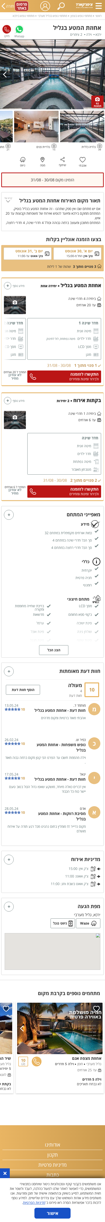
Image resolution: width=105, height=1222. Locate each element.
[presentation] (6, 74)
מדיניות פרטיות (52, 1164)
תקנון (52, 1154)
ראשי (98, 16)
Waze (84, 923)
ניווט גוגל (60, 923)
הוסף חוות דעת (23, 689)
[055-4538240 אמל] (6, 29)
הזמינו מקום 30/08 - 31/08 (52, 180)
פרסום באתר (21, 6)
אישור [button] (52, 1213)
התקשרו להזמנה (84, 374)
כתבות (52, 1175)
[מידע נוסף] (7, 285)
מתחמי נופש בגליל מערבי (52, 16)
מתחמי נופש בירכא (23, 16)
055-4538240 (6, 29)
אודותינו (52, 1144)
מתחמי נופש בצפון (81, 16)
